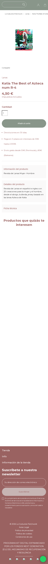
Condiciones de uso (24, 537)
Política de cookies (24, 534)
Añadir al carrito (24, 123)
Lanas (4, 77)
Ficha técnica (10, 208)
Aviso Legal (24, 527)
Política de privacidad (24, 530)
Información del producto (16, 169)
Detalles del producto (14, 184)
